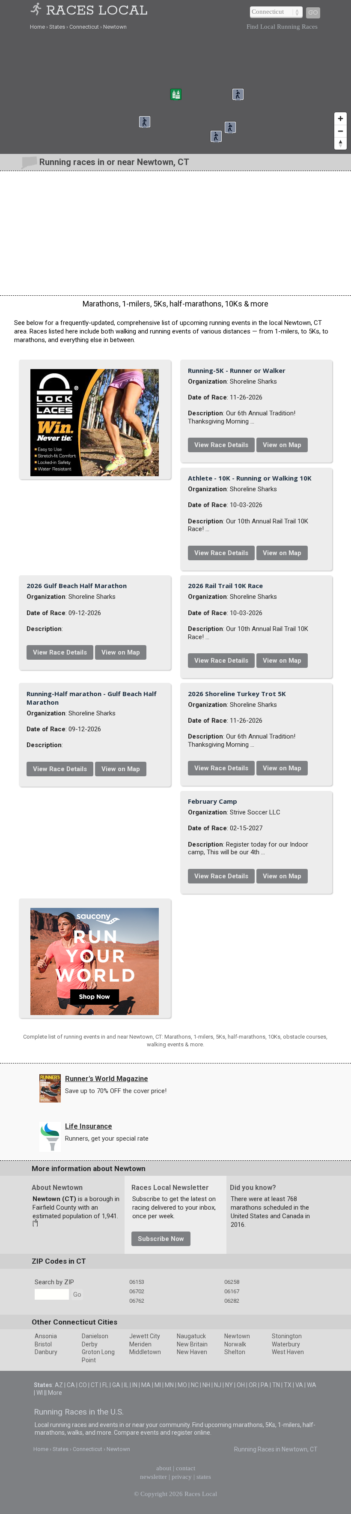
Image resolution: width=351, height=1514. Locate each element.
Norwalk (235, 1344)
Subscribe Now (161, 1239)
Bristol (43, 1344)
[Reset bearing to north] (340, 143)
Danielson (95, 1336)
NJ (217, 1385)
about (163, 1468)
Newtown (237, 1336)
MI (158, 1385)
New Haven (192, 1352)
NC (195, 1385)
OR (253, 1385)
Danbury (46, 1352)
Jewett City (144, 1336)
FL (105, 1385)
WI (39, 1392)
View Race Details (221, 445)
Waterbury (286, 1344)
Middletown (145, 1352)
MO (182, 1385)
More (55, 1392)
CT (94, 1385)
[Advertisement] (175, 233)
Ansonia (46, 1336)
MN (169, 1385)
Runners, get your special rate (107, 1138)
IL (126, 1385)
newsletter (153, 1476)
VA (299, 1385)
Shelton (234, 1352)
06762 (136, 1301)
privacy (182, 1476)
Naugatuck (191, 1336)
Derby (90, 1344)
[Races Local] (37, 11)
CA (71, 1385)
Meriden (140, 1344)
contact (185, 1468)
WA (311, 1385)
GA (116, 1385)
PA (264, 1385)
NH (206, 1385)
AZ (59, 1385)
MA (146, 1385)
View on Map (282, 445)
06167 (231, 1291)
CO (83, 1385)
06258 (231, 1282)
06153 (136, 1282)
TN (276, 1385)
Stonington (287, 1336)
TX (288, 1385)
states (203, 1476)
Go (313, 13)
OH (241, 1385)
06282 (231, 1301)
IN (134, 1385)
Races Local (97, 11)
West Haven (288, 1352)
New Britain (192, 1344)
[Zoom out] (340, 131)
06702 (136, 1291)
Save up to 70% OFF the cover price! (116, 1091)
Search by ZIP (54, 1282)
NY (229, 1385)
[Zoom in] (340, 118)
